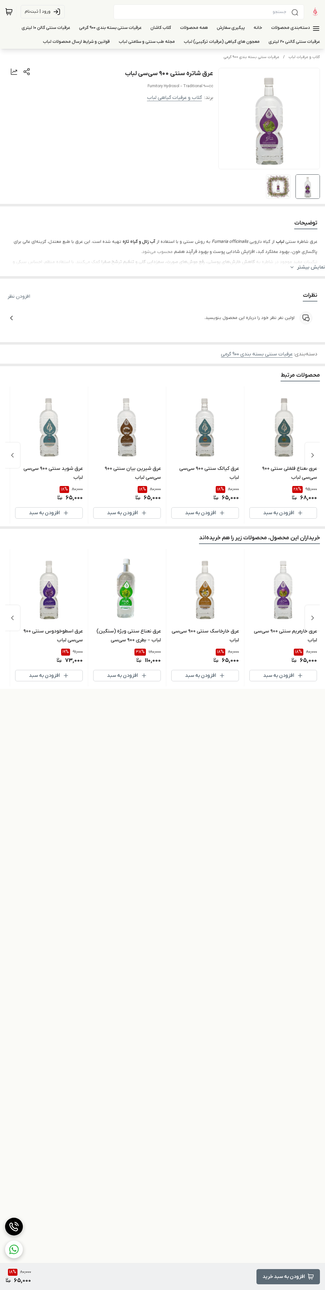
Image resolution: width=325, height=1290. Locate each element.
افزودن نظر (19, 296)
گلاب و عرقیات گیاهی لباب (174, 97)
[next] (12, 455)
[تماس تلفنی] (14, 1226)
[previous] (312, 455)
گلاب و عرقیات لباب (304, 57)
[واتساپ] (14, 1249)
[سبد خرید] (9, 12)
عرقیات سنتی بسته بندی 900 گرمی (251, 57)
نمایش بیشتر (311, 267)
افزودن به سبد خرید (283, 1277)
